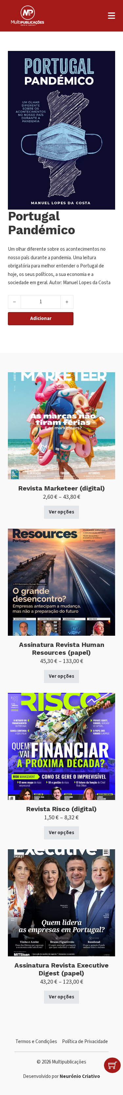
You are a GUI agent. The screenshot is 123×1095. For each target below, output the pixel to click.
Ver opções (61, 512)
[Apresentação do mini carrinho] (112, 1065)
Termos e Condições (36, 1041)
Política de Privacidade (85, 1041)
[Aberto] (111, 16)
